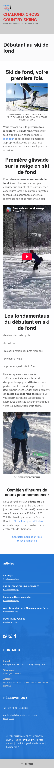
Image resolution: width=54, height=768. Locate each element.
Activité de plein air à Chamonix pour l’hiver (26, 608)
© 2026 (10, 736)
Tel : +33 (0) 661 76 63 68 (15, 707)
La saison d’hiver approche (17, 597)
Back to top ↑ (13, 746)
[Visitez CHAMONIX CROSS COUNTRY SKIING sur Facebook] (15, 636)
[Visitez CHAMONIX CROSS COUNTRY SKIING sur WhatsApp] (5, 636)
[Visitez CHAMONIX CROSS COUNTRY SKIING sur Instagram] (10, 636)
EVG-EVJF (8, 575)
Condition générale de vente (30, 743)
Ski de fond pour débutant (29, 521)
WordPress (37, 739)
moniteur (9, 138)
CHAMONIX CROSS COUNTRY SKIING (21, 16)
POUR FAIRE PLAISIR (14, 618)
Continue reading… (11, 579)
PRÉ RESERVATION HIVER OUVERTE (21, 586)
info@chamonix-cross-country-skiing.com (24, 664)
